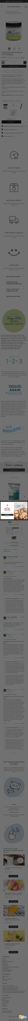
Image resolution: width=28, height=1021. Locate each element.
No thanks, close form (7, 516)
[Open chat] (22, 1017)
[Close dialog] (26, 502)
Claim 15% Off (7, 514)
